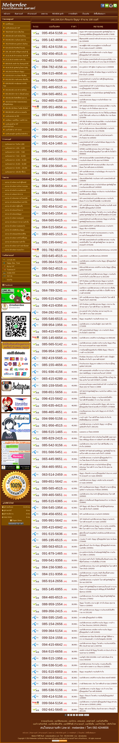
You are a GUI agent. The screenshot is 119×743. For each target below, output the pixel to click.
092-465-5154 (52, 173)
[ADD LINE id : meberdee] (15, 341)
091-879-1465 (52, 553)
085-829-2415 (52, 438)
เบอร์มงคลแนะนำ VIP (12, 28)
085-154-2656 (52, 624)
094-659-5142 (52, 136)
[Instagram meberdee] (15, 396)
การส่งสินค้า (73, 14)
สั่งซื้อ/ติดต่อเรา (99, 14)
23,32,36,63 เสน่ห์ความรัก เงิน (15, 60)
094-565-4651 (52, 94)
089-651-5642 (52, 481)
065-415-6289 (52, 378)
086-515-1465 (52, 432)
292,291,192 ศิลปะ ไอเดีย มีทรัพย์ (16, 108)
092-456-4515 (52, 53)
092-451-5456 (52, 60)
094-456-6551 (52, 514)
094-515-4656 (52, 73)
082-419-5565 (52, 358)
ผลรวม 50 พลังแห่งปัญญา (13, 214)
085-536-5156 (52, 690)
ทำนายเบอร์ (32, 14)
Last (86, 715)
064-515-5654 (52, 227)
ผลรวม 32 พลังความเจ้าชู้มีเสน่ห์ (15, 182)
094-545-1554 (52, 213)
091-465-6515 (52, 87)
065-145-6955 (52, 589)
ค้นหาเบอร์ (19, 14)
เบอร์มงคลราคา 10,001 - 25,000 (15, 160)
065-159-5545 (52, 385)
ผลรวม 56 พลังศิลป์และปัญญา (15, 230)
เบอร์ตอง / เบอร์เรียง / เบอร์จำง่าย (16, 120)
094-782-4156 (52, 67)
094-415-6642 (52, 644)
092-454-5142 (52, 206)
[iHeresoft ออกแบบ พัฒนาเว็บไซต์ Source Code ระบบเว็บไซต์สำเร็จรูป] (59, 741)
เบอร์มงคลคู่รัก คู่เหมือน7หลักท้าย (16, 134)
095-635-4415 (52, 405)
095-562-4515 (52, 268)
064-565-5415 (52, 193)
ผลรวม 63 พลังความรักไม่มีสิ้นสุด (16, 238)
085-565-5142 (52, 344)
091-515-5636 (52, 534)
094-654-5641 (52, 677)
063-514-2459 (52, 474)
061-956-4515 (52, 425)
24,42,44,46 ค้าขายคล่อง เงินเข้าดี (16, 56)
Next (80, 715)
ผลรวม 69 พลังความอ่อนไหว (14, 250)
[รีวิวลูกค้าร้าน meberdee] (15, 470)
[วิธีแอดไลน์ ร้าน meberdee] (15, 303)
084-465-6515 (52, 597)
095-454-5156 (52, 33)
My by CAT (10, 266)
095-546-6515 (52, 319)
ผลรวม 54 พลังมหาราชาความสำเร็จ (17, 222)
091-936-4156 (52, 372)
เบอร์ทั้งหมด (9, 24)
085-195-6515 (52, 540)
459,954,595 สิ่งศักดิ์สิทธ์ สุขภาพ (16, 98)
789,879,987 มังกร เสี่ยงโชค (14, 32)
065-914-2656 (52, 581)
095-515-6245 (52, 298)
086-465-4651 (52, 412)
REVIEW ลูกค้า (58, 14)
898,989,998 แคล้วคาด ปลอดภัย (16, 112)
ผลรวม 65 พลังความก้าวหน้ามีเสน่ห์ (16, 246)
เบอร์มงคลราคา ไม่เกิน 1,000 (14, 144)
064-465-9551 (52, 467)
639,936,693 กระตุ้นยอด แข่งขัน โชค (15, 85)
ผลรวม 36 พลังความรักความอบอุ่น (16, 186)
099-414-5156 (52, 696)
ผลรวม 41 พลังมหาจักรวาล (14, 194)
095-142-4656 (52, 40)
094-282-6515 (52, 312)
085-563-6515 (52, 546)
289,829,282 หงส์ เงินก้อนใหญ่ (15, 36)
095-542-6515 (52, 151)
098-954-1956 (52, 325)
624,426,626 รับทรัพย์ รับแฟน (15, 48)
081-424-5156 (52, 47)
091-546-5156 (52, 80)
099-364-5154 (52, 631)
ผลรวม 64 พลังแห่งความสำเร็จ (15, 242)
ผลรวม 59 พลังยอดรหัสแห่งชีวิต (15, 234)
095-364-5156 (52, 262)
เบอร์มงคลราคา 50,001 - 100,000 (16, 168)
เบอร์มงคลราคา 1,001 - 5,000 (15, 148)
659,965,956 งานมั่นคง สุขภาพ (15, 40)
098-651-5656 (52, 392)
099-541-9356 (52, 560)
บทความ (44, 14)
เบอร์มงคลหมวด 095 (12, 116)
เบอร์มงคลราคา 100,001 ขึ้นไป (15, 172)
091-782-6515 (52, 250)
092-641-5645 (52, 709)
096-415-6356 (52, 305)
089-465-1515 (52, 234)
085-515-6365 (52, 501)
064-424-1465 (52, 179)
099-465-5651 (52, 495)
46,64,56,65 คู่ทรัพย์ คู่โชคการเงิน (16, 68)
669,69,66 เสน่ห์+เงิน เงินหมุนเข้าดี (16, 64)
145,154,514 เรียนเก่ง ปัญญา (14, 71)
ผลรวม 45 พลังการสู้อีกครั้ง (14, 206)
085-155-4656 (52, 365)
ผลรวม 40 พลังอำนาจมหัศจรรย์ (15, 190)
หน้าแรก (7, 14)
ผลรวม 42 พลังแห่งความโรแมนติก (16, 198)
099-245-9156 (52, 129)
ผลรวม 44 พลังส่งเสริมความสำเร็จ (16, 202)
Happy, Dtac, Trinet (13, 263)
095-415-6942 (52, 527)
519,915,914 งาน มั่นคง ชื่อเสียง (15, 75)
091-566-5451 (52, 452)
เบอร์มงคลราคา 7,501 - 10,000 (15, 156)
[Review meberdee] (15, 500)
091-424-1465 (52, 143)
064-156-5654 (52, 186)
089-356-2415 (52, 611)
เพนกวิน (9, 280)
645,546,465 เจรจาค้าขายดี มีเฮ (16, 90)
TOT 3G (9, 276)
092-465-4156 (52, 100)
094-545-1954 (52, 507)
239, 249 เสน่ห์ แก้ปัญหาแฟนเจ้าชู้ (16, 52)
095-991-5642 (52, 520)
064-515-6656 (52, 651)
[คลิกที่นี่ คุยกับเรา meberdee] (15, 440)
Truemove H (10, 270)
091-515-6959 (52, 671)
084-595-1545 (52, 617)
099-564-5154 (52, 703)
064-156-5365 (52, 567)
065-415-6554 (52, 331)
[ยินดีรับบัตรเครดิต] (15, 379)
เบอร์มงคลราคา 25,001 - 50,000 (15, 164)
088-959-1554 (52, 604)
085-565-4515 (52, 488)
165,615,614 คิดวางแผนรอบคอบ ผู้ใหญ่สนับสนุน (15, 103)
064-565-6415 (52, 220)
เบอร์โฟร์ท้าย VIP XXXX (13, 130)
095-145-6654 (52, 338)
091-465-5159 (52, 159)
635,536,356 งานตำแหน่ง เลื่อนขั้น (16, 79)
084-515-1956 (52, 658)
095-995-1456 (52, 282)
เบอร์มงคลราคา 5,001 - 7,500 (15, 152)
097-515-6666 (52, 115)
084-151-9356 (52, 574)
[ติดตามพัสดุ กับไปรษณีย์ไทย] (15, 413)
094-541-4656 (52, 683)
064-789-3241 (52, 290)
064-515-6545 (52, 275)
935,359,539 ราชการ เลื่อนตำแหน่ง (17, 94)
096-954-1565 (52, 351)
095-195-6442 (52, 242)
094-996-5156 (52, 418)
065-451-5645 (52, 199)
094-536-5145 (52, 665)
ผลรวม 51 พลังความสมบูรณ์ (14, 218)
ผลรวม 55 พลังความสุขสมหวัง (15, 226)
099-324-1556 (52, 637)
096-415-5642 (52, 398)
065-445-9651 (52, 459)
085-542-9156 (52, 445)
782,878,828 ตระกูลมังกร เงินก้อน (16, 44)
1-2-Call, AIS (10, 260)
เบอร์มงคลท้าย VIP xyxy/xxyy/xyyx (10, 125)
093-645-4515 (52, 256)
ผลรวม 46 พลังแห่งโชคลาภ (14, 210)
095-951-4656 (52, 107)
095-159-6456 (52, 123)
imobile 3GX (10, 273)
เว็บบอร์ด (85, 14)
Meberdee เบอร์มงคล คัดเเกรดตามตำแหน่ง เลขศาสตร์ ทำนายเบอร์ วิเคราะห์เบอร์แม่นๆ (59, 738)
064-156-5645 (52, 166)
